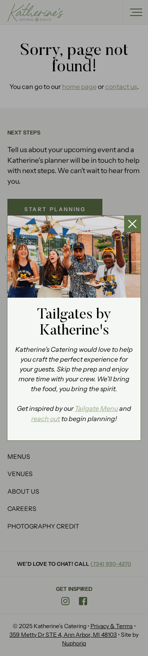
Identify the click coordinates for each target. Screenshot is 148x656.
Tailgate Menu (96, 408)
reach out (45, 419)
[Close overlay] (132, 224)
